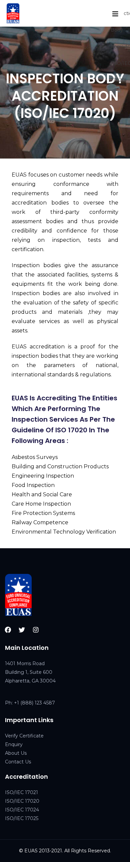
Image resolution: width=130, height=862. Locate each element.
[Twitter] (22, 630)
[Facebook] (8, 630)
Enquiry (14, 744)
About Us (16, 753)
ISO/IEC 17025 (21, 818)
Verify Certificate (24, 736)
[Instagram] (36, 630)
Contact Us (18, 762)
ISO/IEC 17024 (22, 810)
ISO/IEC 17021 (21, 792)
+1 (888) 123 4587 (34, 703)
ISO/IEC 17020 (22, 801)
